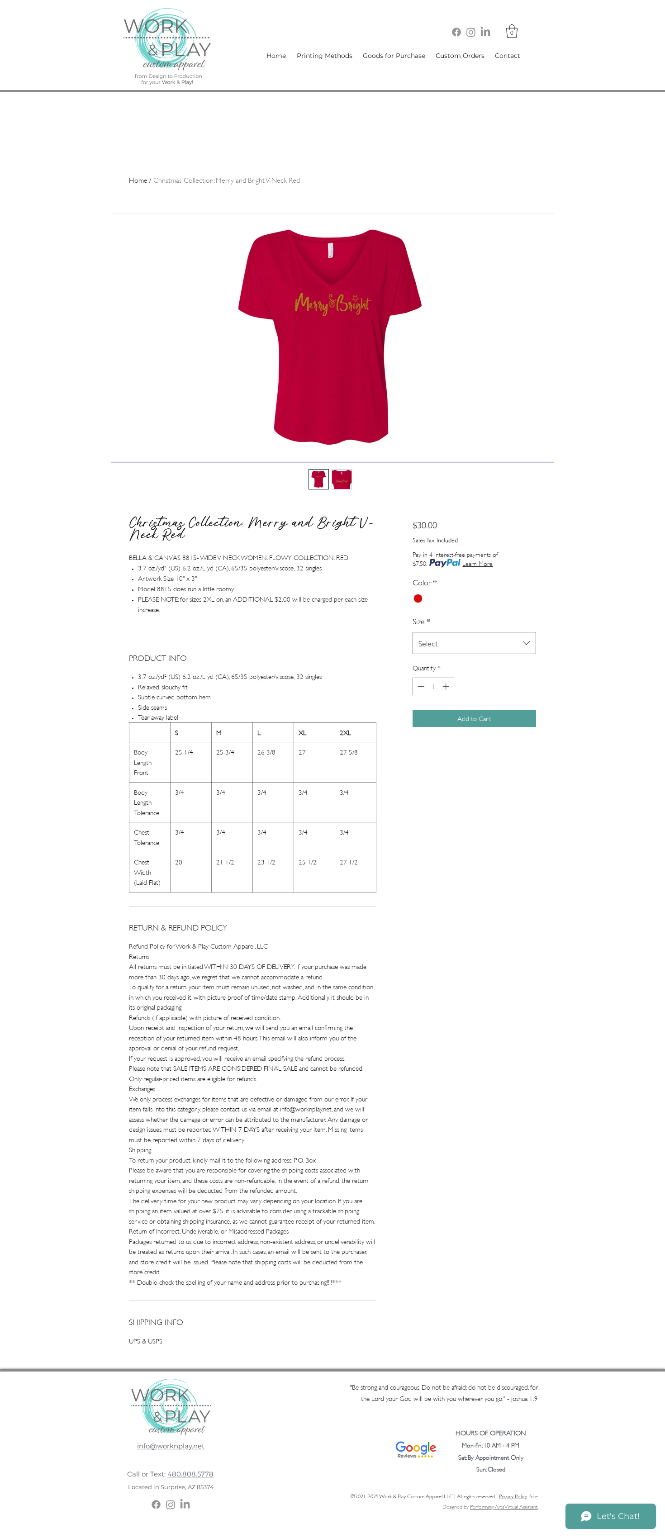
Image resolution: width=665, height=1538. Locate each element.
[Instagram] (471, 32)
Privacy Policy (513, 1496)
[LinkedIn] (485, 32)
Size (421, 620)
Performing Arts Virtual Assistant (504, 1506)
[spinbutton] (433, 686)
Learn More (477, 563)
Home (138, 179)
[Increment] (447, 686)
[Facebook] (456, 32)
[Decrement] (420, 686)
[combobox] (474, 643)
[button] (512, 31)
